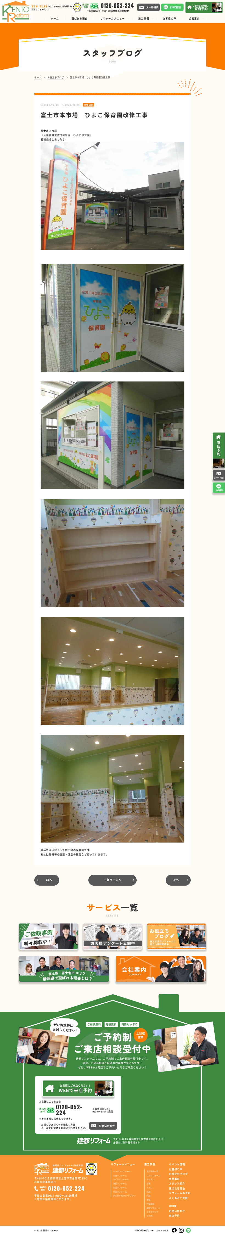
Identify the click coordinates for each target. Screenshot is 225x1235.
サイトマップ (162, 1230)
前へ (49, 880)
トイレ (149, 1187)
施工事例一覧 (152, 1171)
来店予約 (174, 1215)
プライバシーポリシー (143, 1230)
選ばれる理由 (177, 1188)
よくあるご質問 (178, 1198)
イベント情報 (177, 1164)
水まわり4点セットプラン (124, 1195)
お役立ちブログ (178, 1173)
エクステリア (152, 1211)
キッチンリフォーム (122, 1171)
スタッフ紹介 (177, 1183)
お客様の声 (175, 1169)
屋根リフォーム (153, 1207)
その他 (149, 1215)
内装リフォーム (120, 1187)
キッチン (150, 1179)
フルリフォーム (153, 1175)
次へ (176, 880)
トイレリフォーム (121, 1179)
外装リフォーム (120, 1191)
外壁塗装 (150, 1203)
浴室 (148, 1183)
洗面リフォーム (120, 1183)
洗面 (148, 1191)
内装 (148, 1195)
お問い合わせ (177, 1210)
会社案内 (174, 1178)
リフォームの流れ (180, 1193)
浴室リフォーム (120, 1175)
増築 (148, 1199)
